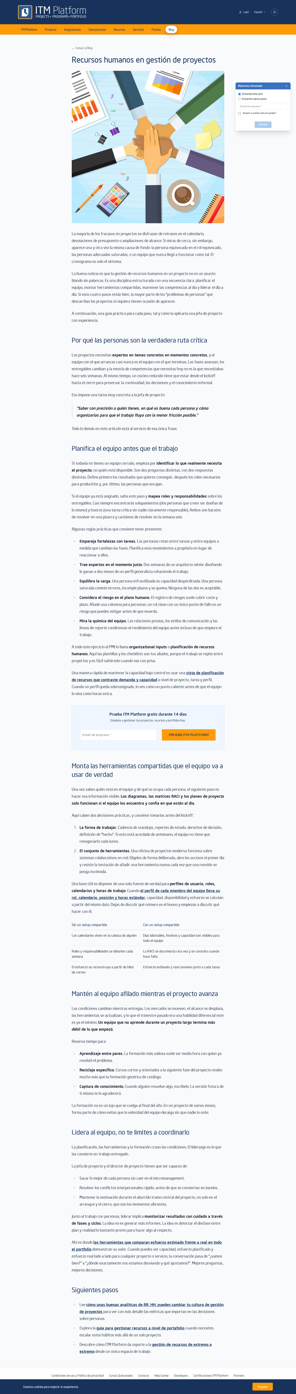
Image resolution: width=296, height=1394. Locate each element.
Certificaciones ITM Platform (210, 1375)
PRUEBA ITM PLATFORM (189, 735)
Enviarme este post (252, 93)
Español (258, 12)
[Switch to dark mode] (274, 12)
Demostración (97, 29)
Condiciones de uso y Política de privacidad (78, 1375)
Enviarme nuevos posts (254, 98)
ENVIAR (263, 124)
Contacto (143, 1375)
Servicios (138, 29)
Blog (171, 29)
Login (246, 12)
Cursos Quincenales (121, 1375)
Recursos (119, 29)
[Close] (286, 85)
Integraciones (72, 29)
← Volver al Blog (82, 48)
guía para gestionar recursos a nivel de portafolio (140, 1327)
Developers (181, 1375)
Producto (50, 29)
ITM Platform (29, 29)
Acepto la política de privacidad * (260, 113)
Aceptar (263, 1387)
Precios (156, 29)
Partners (239, 1375)
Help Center (161, 1375)
